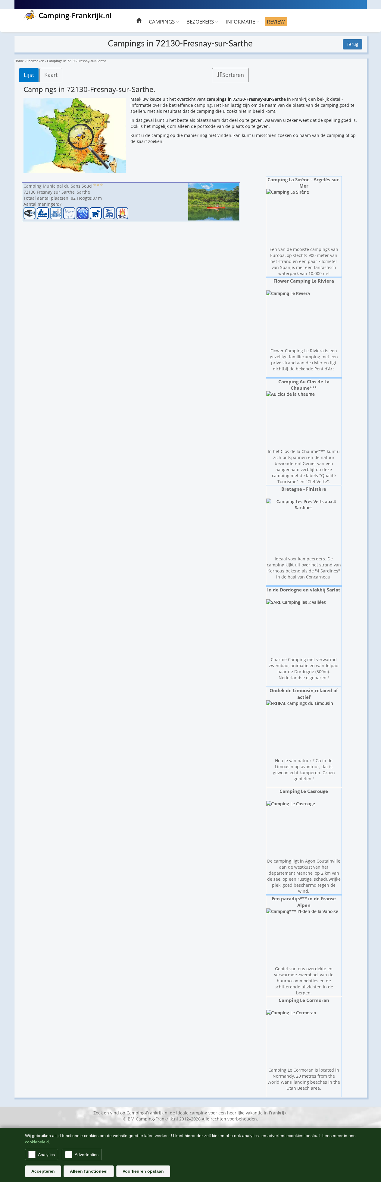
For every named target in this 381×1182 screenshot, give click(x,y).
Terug (352, 44)
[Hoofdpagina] (139, 21)
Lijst (29, 74)
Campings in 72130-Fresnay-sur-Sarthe (77, 61)
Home (19, 61)
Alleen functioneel (89, 1171)
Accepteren (43, 1171)
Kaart (51, 74)
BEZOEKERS (200, 21)
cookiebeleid (37, 1141)
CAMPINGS (162, 21)
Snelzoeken (35, 61)
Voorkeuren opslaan (143, 1171)
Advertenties (86, 1154)
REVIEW (276, 21)
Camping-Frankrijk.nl (75, 15)
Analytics (46, 1154)
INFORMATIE (241, 21)
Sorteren (233, 74)
